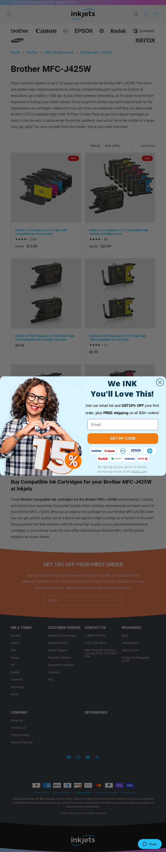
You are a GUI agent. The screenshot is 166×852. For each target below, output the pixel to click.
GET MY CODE (123, 438)
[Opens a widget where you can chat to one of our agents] (150, 844)
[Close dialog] (160, 382)
